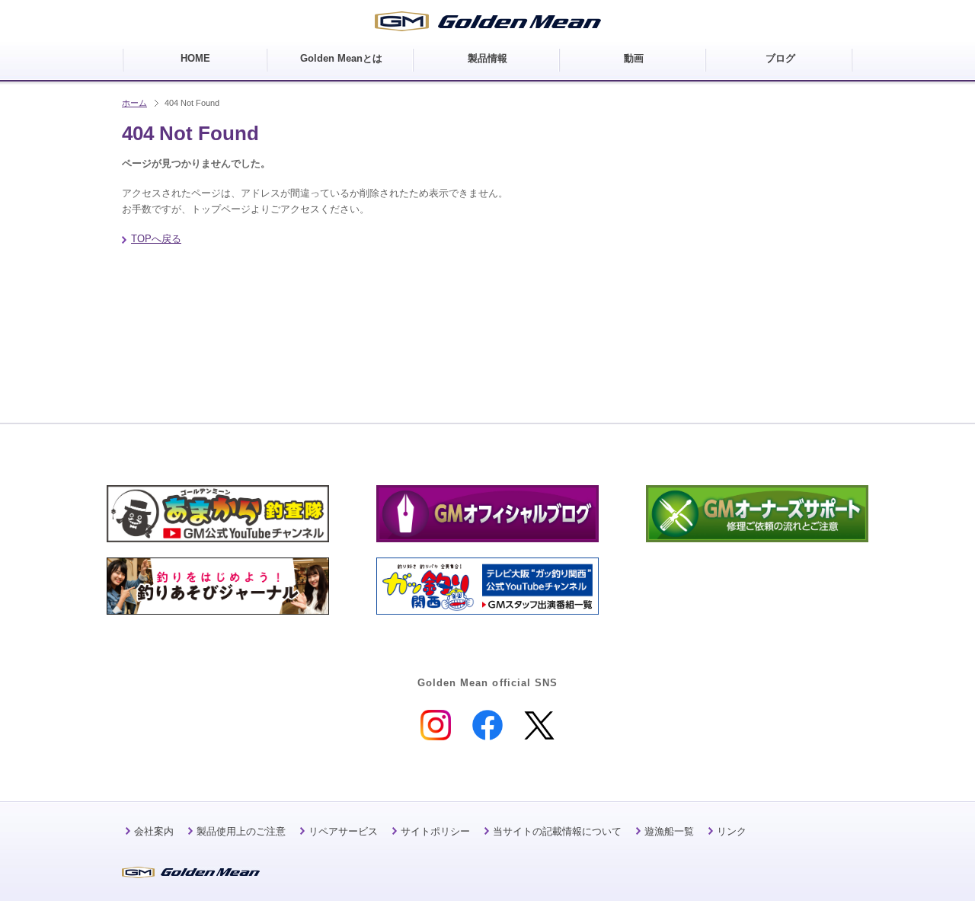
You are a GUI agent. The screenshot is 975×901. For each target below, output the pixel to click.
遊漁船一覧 (669, 831)
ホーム (134, 102)
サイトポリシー (435, 831)
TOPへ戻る (156, 238)
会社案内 (154, 831)
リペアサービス (343, 831)
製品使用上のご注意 (241, 831)
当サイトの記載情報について (557, 831)
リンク (731, 831)
